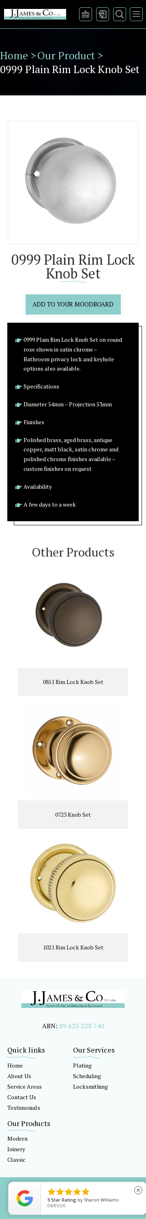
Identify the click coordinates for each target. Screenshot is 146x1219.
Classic (16, 1159)
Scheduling (87, 1076)
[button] (136, 14)
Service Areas (24, 1086)
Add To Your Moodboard (73, 304)
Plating (82, 1065)
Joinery (16, 1149)
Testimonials (23, 1107)
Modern (17, 1138)
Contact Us (21, 1097)
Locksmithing (90, 1086)
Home (15, 1065)
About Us (19, 1076)
